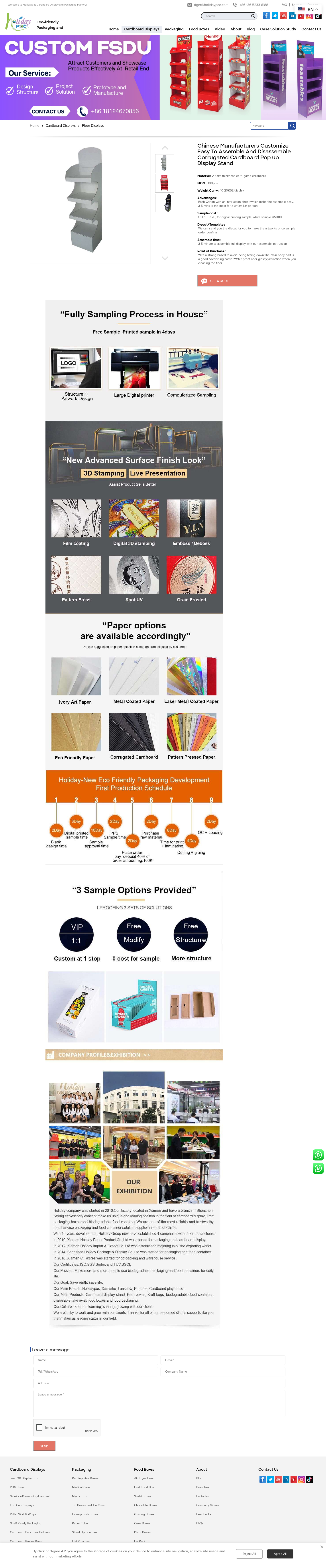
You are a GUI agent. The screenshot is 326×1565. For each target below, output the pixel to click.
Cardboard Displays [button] (141, 29)
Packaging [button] (174, 29)
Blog (199, 1478)
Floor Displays (93, 125)
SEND (44, 1446)
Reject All (249, 1554)
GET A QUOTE (220, 281)
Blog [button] (251, 29)
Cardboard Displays (61, 125)
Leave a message (51, 1349)
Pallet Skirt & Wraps (23, 1514)
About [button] (236, 29)
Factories (202, 1496)
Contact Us (268, 1470)
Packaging (81, 1470)
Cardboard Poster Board (26, 1541)
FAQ (284, 5)
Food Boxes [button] (199, 29)
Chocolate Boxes (145, 1505)
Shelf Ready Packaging (25, 1523)
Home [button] (114, 29)
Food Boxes (144, 1470)
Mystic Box (79, 1496)
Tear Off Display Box (24, 1478)
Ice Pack (139, 1541)
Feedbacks (203, 1514)
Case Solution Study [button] (278, 29)
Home (34, 125)
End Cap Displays (22, 1505)
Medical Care (81, 1487)
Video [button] (220, 29)
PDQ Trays (17, 1487)
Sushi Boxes (142, 1496)
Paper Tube (80, 1523)
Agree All (280, 1554)
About (201, 1470)
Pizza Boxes (142, 1532)
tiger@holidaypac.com (211, 5)
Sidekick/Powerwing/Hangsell (30, 1496)
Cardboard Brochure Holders (30, 1532)
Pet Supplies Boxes (85, 1478)
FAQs (200, 1523)
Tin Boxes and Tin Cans (88, 1505)
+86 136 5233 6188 (254, 5)
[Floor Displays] (163, 77)
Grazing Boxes (144, 1514)
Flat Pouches (81, 1541)
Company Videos (208, 1505)
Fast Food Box (144, 1487)
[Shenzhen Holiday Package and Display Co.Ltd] (18, 22)
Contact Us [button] (311, 29)
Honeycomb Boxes (85, 1514)
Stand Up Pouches (85, 1532)
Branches (202, 1487)
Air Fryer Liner (144, 1478)
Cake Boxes (142, 1523)
